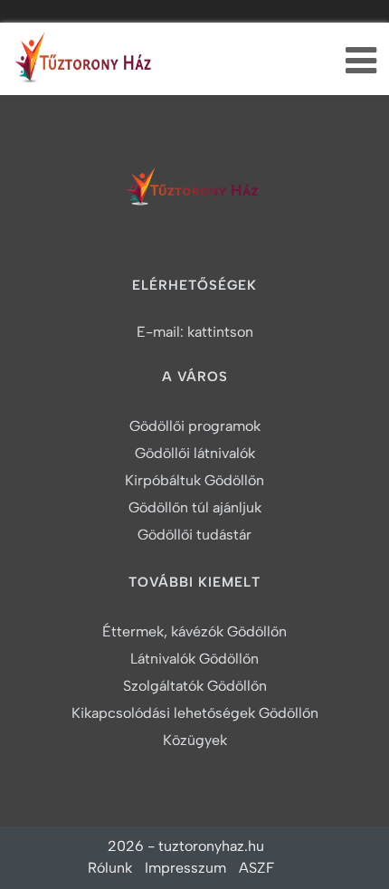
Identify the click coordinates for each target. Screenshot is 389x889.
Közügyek (195, 740)
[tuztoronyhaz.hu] (86, 62)
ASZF (256, 867)
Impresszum (185, 867)
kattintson (220, 331)
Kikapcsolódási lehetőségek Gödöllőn (194, 713)
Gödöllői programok (195, 426)
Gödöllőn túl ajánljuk (194, 507)
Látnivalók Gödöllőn (194, 658)
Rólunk (110, 867)
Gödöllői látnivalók (195, 453)
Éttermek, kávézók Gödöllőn (194, 631)
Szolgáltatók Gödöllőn (195, 685)
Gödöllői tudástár (194, 534)
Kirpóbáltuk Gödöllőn (194, 480)
